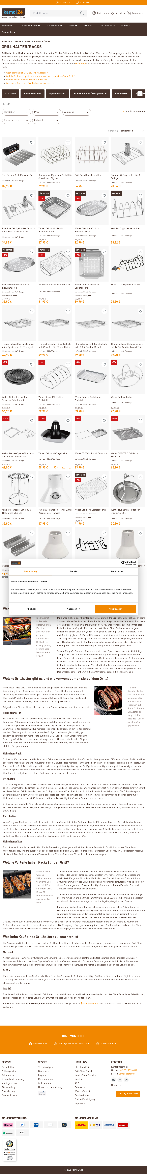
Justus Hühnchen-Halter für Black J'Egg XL (125, 511)
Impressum (80, 1103)
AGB (77, 1083)
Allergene (69, 112)
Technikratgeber (46, 1067)
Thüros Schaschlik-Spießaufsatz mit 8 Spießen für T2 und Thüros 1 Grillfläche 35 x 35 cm (54, 346)
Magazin (42, 1075)
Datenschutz (81, 1087)
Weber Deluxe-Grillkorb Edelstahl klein (50, 230)
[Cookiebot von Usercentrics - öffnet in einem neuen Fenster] (123, 563)
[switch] (9, 1158)
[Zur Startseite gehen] (13, 13)
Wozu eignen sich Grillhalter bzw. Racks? (27, 73)
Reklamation (8, 1075)
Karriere (79, 1079)
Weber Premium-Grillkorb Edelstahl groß (15, 286)
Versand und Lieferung (13, 1079)
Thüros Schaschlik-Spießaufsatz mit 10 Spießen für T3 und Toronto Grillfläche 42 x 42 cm (91, 346)
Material (38, 120)
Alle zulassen (115, 609)
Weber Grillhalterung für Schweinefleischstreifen (14, 399)
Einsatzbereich (11, 120)
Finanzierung (8, 1091)
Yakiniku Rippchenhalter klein (126, 228)
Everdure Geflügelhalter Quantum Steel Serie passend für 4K (19, 230)
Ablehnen (31, 609)
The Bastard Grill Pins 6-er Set (17, 175)
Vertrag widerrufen (128, 1094)
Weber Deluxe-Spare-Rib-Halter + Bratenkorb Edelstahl (18, 455)
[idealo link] (55, 1093)
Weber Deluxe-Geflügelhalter (53, 453)
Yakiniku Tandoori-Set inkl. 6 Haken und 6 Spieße (16, 511)
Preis (36, 112)
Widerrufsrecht (82, 1091)
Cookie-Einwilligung (85, 1099)
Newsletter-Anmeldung (50, 1087)
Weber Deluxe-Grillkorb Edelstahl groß (87, 286)
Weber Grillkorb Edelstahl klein (54, 285)
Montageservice (10, 1083)
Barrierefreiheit (82, 1095)
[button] (133, 111)
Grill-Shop (80, 64)
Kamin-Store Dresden (85, 1075)
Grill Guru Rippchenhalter (88, 175)
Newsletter (117, 1085)
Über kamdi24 (82, 1067)
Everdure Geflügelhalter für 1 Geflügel (125, 177)
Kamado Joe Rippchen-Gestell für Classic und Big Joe (55, 177)
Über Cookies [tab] (116, 571)
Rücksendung (8, 1087)
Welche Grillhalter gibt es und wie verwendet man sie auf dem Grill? (40, 76)
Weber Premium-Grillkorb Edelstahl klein (88, 230)
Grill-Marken (44, 1083)
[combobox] (53, 13)
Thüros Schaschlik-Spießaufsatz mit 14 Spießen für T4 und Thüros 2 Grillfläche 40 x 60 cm (128, 346)
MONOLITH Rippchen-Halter (125, 285)
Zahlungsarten (9, 1071)
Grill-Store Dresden (84, 1071)
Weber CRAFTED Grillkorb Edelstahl (124, 455)
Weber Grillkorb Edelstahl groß (90, 510)
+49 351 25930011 (128, 1070)
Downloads (43, 1071)
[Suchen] (82, 13)
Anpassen (72, 609)
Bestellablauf (8, 1067)
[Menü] (14, 1140)
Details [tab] (73, 571)
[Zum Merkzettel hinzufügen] (32, 142)
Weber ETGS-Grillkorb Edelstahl (91, 453)
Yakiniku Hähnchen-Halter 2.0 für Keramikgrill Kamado (55, 511)
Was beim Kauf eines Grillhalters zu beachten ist (30, 83)
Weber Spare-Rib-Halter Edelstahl (50, 399)
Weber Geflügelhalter (121, 397)
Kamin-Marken (46, 1079)
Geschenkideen (9, 1095)
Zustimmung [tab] (30, 571)
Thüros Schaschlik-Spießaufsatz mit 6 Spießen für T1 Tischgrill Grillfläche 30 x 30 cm (18, 346)
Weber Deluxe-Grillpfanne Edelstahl (88, 399)
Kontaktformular (119, 1067)
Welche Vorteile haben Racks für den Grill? (27, 80)
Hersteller (9, 112)
